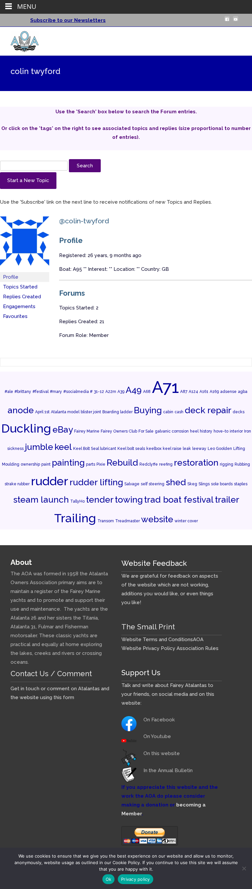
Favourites (15, 316)
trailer (227, 499)
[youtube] (235, 21)
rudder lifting (96, 482)
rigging (226, 464)
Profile (10, 277)
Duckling (26, 428)
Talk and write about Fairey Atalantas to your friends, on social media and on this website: (167, 694)
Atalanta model (65, 412)
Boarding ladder (117, 412)
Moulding (10, 464)
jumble (39, 447)
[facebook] (227, 21)
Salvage (131, 484)
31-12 (99, 391)
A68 (147, 391)
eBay (62, 429)
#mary (56, 391)
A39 (120, 391)
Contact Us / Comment (51, 673)
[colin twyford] (24, 244)
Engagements (19, 306)
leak (187, 448)
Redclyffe (148, 464)
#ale (9, 391)
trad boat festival (179, 499)
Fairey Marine (86, 431)
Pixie (100, 464)
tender (100, 499)
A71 (165, 387)
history (206, 431)
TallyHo (77, 501)
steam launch (41, 499)
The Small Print (148, 626)
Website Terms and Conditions (157, 639)
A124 (193, 391)
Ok (109, 879)
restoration (196, 462)
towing (129, 499)
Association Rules (198, 648)
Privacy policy (135, 879)
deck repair (208, 410)
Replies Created (22, 297)
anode (21, 410)
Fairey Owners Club (119, 431)
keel (63, 447)
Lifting (239, 448)
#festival (40, 391)
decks (238, 412)
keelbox (153, 448)
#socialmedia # (78, 391)
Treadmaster (127, 521)
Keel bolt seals (131, 448)
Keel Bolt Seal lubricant (94, 448)
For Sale (146, 431)
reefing (166, 464)
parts (90, 464)
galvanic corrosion (172, 431)
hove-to (221, 431)
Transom (105, 521)
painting (68, 462)
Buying (148, 410)
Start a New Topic (28, 180)
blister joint (91, 412)
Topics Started (20, 287)
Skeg (192, 484)
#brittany (22, 391)
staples (240, 484)
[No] (244, 868)
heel (194, 431)
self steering (152, 484)
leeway (199, 448)
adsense (228, 391)
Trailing (75, 518)
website (157, 519)
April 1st (42, 412)
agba (242, 391)
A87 (183, 391)
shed (176, 482)
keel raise (172, 448)
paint (46, 464)
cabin (168, 412)
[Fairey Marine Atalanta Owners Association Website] (19, 40)
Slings (204, 484)
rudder (49, 481)
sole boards (222, 484)
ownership (30, 464)
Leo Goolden (220, 448)
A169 (214, 391)
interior (236, 431)
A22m (110, 391)
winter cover (186, 521)
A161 (204, 391)
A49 (134, 390)
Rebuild (122, 462)
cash (179, 412)
